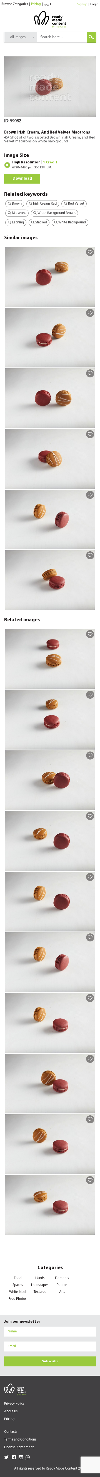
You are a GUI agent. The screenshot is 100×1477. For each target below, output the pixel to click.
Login (94, 4)
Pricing (36, 4)
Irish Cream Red (44, 203)
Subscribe (50, 1361)
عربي (47, 4)
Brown (16, 203)
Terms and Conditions (20, 1439)
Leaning (17, 222)
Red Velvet (75, 203)
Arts (62, 1292)
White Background (72, 222)
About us (11, 1411)
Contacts (10, 1432)
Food (17, 1278)
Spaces (17, 1285)
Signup (82, 4)
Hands (39, 1278)
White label (17, 1292)
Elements (62, 1278)
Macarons (18, 213)
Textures (40, 1292)
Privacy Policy (14, 1403)
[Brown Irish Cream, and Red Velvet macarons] (90, 302)
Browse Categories (14, 4)
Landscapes (39, 1285)
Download (22, 179)
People (62, 1285)
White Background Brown (56, 213)
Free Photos (17, 1299)
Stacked (40, 222)
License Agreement (19, 1447)
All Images (18, 37)
